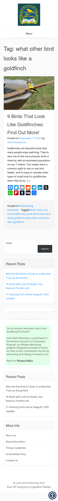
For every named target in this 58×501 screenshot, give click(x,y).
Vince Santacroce (16, 142)
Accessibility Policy (16, 454)
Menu (29, 33)
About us (11, 435)
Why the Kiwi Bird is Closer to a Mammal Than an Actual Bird (28, 275)
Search (9, 243)
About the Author (15, 441)
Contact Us (12, 460)
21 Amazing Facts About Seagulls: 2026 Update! (27, 296)
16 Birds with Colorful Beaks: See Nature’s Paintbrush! (24, 286)
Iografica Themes (41, 487)
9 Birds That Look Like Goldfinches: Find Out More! (26, 124)
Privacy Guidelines (16, 447)
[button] (52, 495)
